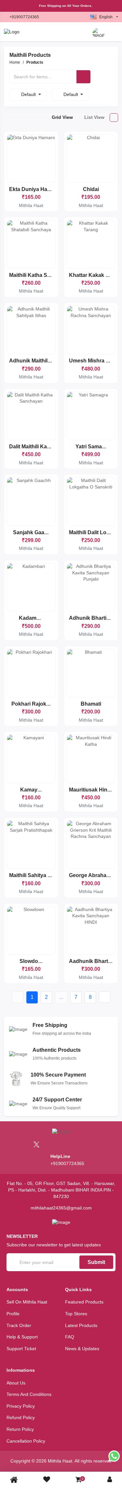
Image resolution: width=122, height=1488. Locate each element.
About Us (16, 1382)
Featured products (84, 1301)
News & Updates (82, 1348)
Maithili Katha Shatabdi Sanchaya (50, 275)
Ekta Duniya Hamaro (34, 189)
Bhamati (91, 704)
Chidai (91, 189)
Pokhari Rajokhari (33, 704)
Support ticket (21, 1348)
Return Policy (20, 1429)
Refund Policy (21, 1417)
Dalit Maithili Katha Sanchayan (46, 446)
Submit (96, 1262)
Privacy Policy (21, 1406)
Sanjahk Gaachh (33, 532)
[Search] (83, 76)
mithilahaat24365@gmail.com (61, 1207)
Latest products (81, 1325)
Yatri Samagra (92, 446)
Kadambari (32, 618)
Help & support (22, 1336)
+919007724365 (24, 17)
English (106, 17)
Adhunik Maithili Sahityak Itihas (47, 360)
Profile (13, 1313)
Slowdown (32, 961)
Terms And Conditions (29, 1394)
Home (14, 62)
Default (29, 94)
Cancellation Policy (26, 1441)
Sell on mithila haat (27, 1301)
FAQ (69, 1336)
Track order (19, 1325)
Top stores (76, 1313)
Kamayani (32, 789)
